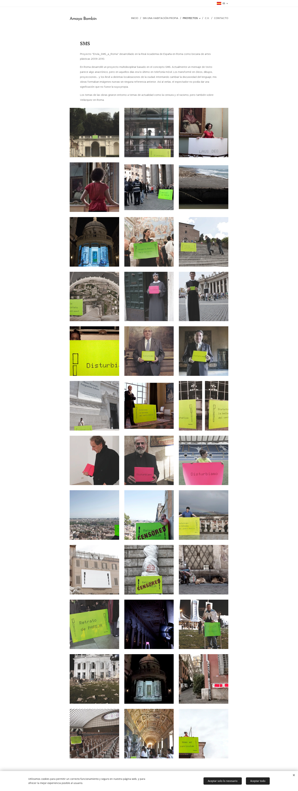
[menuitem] (135, 18)
